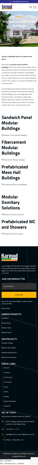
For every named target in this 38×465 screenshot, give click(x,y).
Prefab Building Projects (9, 352)
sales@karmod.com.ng (20, 1)
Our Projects (8, 382)
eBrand (23, 456)
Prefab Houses (6, 323)
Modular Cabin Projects (9, 348)
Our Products (8, 377)
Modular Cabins (6, 328)
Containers (5, 318)
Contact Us (7, 406)
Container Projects (7, 343)
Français (9, 463)
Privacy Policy (6, 308)
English (9, 460)
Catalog (6, 396)
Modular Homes (7, 332)
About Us (7, 368)
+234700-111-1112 (12, 429)
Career (6, 387)
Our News (7, 372)
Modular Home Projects (9, 357)
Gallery (6, 391)
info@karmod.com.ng (27, 434)
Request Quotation (10, 401)
